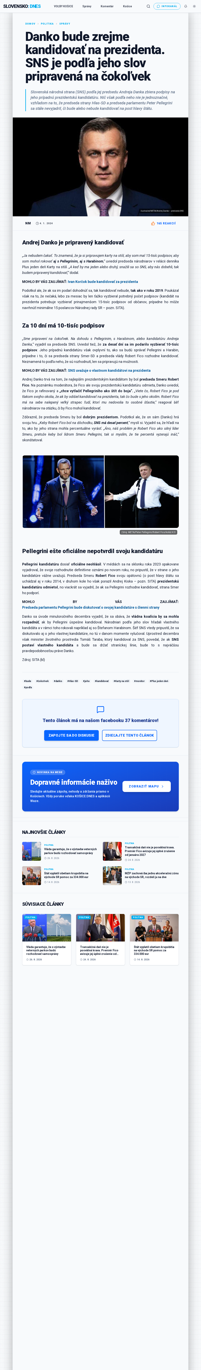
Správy (86, 6)
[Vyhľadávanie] (148, 6)
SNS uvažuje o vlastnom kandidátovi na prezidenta (109, 370)
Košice (127, 6)
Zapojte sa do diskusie (71, 735)
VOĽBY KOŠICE (63, 6)
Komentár (107, 6)
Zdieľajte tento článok (129, 735)
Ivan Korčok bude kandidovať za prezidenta (103, 282)
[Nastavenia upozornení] (185, 6)
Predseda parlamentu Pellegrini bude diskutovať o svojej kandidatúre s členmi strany (90, 607)
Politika (47, 23)
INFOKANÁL (169, 6)
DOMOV (30, 23)
